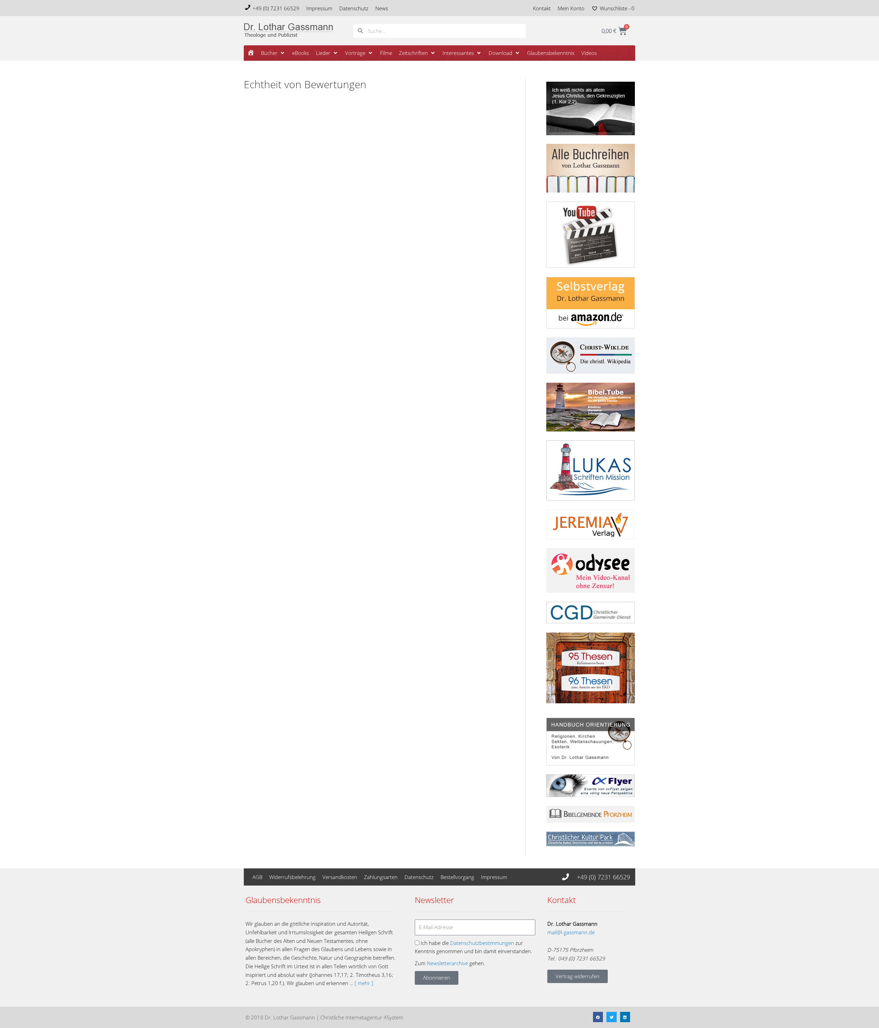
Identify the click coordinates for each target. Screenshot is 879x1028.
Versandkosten (339, 877)
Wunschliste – (617, 8)
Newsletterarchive (447, 963)
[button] (273, 53)
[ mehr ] (364, 983)
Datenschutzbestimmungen (482, 942)
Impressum (319, 8)
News (381, 8)
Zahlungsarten (381, 877)
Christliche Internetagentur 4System (361, 1017)
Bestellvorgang (457, 877)
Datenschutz (353, 8)
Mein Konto (571, 8)
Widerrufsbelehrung (292, 877)
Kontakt (542, 8)
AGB (257, 877)
